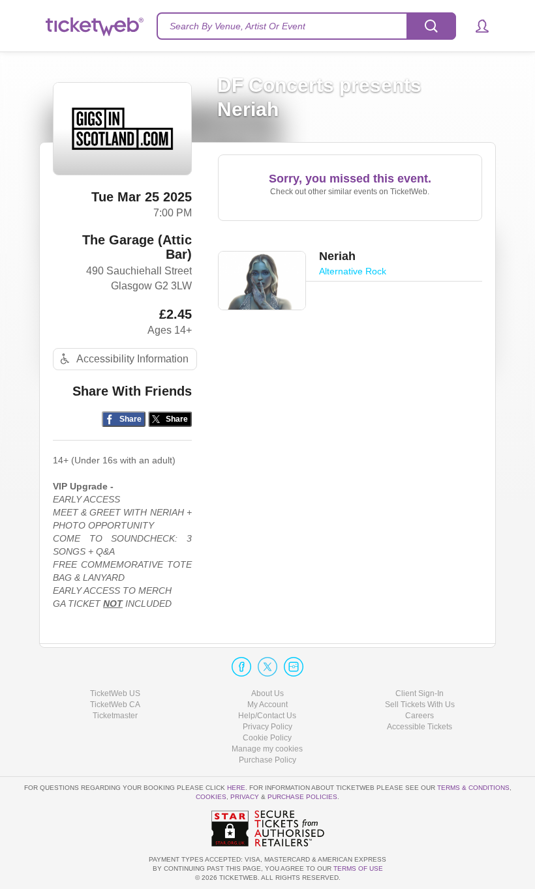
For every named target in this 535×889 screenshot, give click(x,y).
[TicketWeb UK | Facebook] (241, 667)
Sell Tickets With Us (420, 704)
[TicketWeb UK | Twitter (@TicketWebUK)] (267, 667)
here (236, 787)
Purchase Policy (267, 760)
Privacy (244, 796)
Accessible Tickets (419, 726)
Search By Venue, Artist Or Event (237, 26)
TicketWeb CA (115, 704)
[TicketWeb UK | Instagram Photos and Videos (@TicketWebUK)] (293, 667)
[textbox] (306, 26)
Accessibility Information (132, 358)
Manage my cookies (267, 748)
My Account (267, 704)
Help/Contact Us (267, 715)
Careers (419, 715)
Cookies (211, 796)
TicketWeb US (115, 693)
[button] (476, 26)
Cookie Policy (267, 737)
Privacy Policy (267, 726)
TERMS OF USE (358, 868)
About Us (267, 693)
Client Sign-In (419, 693)
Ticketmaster (115, 715)
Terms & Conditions (473, 787)
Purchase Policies (302, 796)
